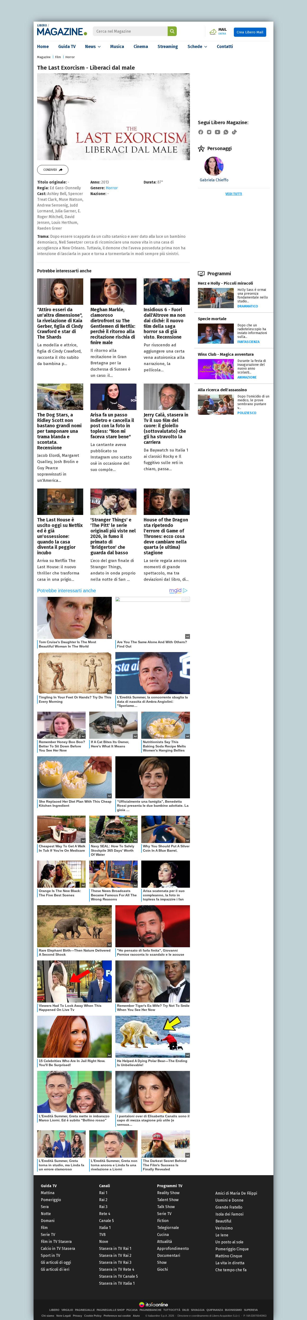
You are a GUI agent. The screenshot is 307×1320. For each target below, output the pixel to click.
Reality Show (168, 1193)
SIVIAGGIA (198, 1310)
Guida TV (67, 46)
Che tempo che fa (231, 1270)
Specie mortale (212, 318)
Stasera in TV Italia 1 (117, 1283)
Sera (45, 1206)
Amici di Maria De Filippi (236, 1193)
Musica (117, 46)
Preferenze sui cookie (117, 1315)
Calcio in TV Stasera (58, 1248)
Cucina (163, 1234)
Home (43, 46)
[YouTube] (217, 132)
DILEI (185, 1310)
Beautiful (223, 1221)
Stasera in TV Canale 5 (118, 1276)
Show (161, 1262)
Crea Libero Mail (250, 32)
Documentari (168, 1255)
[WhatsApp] (226, 132)
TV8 (102, 1234)
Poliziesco (246, 413)
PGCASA (132, 1310)
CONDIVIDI (50, 169)
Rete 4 (104, 1213)
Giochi (162, 1269)
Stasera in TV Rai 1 (115, 1248)
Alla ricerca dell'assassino (222, 389)
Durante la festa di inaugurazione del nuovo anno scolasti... (251, 366)
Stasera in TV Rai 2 (115, 1255)
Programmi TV (169, 1186)
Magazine (44, 57)
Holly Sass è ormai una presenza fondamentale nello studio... (252, 295)
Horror (70, 57)
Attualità (164, 1241)
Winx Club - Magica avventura (226, 354)
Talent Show (167, 1200)
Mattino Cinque (228, 1256)
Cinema (141, 46)
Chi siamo (47, 1315)
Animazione (247, 377)
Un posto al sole (229, 1242)
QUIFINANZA (215, 1310)
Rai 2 (103, 1200)
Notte (46, 1213)
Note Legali (63, 1315)
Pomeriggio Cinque (232, 1249)
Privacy (77, 1315)
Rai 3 (103, 1206)
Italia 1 (105, 1227)
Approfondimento (173, 1248)
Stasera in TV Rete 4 (116, 1269)
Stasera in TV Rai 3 (115, 1262)
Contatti (225, 46)
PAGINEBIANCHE (150, 1310)
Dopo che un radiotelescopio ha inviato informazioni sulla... (252, 331)
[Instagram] (209, 132)
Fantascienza (248, 342)
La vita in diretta (229, 1263)
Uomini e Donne (229, 1200)
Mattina (47, 1193)
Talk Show (166, 1206)
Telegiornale (168, 1227)
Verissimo (224, 1228)
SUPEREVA (251, 1310)
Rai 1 (103, 1193)
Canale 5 (106, 1220)
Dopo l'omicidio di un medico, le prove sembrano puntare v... (253, 402)
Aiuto (136, 1315)
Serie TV (48, 1234)
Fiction (163, 1220)
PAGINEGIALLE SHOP (110, 1310)
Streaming (168, 46)
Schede (195, 46)
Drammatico (247, 306)
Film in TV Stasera (56, 1241)
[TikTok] (234, 132)
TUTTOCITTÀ (171, 1310)
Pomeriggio (51, 1200)
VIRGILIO (67, 1310)
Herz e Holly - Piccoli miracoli (225, 283)
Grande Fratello (228, 1207)
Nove (103, 1241)
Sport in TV (50, 1255)
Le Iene (221, 1235)
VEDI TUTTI (233, 194)
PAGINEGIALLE (85, 1310)
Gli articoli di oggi (56, 1262)
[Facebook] (201, 132)
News (90, 46)
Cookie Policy (92, 1315)
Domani (47, 1220)
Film (58, 57)
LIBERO (42, 25)
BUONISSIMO (233, 1310)
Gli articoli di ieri (55, 1269)
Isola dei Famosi (229, 1214)
